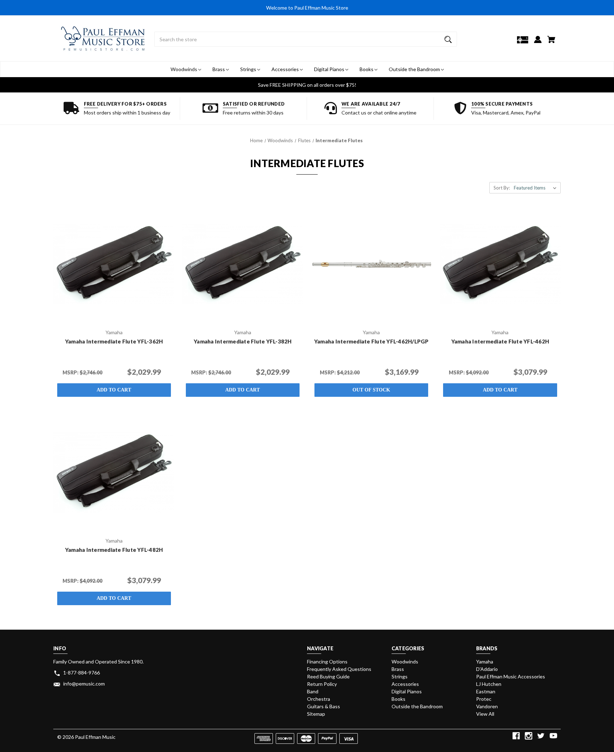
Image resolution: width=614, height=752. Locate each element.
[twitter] (541, 736)
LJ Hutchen (488, 684)
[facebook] (516, 736)
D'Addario (487, 669)
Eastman (485, 691)
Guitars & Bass (323, 706)
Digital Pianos (329, 69)
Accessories (285, 69)
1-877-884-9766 (81, 673)
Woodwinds (184, 69)
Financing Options (327, 661)
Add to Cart (114, 390)
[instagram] (528, 736)
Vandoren (487, 706)
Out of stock (371, 390)
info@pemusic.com (84, 684)
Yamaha (484, 661)
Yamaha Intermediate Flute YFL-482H (114, 549)
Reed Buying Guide (328, 676)
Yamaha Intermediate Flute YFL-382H (243, 341)
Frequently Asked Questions (339, 669)
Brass (219, 69)
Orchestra (318, 699)
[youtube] (553, 736)
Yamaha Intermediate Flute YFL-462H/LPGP (371, 341)
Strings (248, 69)
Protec (483, 699)
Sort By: (502, 188)
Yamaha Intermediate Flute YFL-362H (114, 341)
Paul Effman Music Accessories (510, 676)
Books (367, 69)
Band (312, 691)
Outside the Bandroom (415, 69)
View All (485, 714)
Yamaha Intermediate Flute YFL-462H (500, 341)
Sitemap (316, 714)
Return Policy (322, 684)
